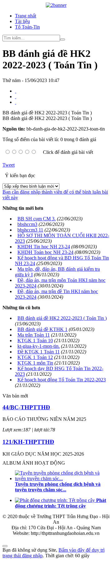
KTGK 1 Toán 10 (35, 340)
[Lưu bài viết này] (15, 102)
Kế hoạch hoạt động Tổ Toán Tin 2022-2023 (61, 379)
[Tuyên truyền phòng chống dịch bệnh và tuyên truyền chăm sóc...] (62, 478)
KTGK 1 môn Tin (35, 363)
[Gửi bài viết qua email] (15, 91)
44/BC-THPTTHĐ (26, 407)
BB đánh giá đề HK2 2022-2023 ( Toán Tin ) (62, 318)
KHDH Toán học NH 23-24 (45, 252)
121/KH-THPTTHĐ (28, 442)
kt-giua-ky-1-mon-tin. (38, 346)
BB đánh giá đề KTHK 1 (42, 329)
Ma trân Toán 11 (33, 335)
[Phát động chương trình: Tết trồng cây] (55, 500)
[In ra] (15, 96)
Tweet (8, 165)
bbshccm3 (27, 224)
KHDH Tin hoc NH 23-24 (43, 246)
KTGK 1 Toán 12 (35, 357)
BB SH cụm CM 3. (36, 218)
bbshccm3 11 (30, 229)
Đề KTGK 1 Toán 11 (38, 351)
